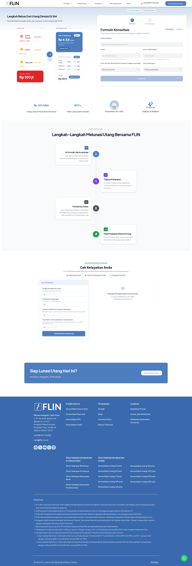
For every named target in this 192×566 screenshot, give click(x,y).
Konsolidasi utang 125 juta (110, 487)
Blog (100, 414)
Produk (67, 3)
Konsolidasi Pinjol (74, 424)
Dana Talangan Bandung (77, 466)
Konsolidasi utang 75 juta (110, 476)
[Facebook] (36, 447)
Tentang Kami (115, 3)
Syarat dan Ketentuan (140, 414)
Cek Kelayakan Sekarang (64, 333)
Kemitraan (82, 3)
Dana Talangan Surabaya (77, 471)
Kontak (101, 409)
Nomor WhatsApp (150, 49)
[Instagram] (49, 447)
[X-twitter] (40, 447)
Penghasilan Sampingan (51, 300)
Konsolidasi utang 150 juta (142, 466)
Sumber (98, 3)
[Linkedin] (54, 447)
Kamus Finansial (105, 424)
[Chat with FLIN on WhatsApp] (184, 558)
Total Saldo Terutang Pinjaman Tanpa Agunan (62, 321)
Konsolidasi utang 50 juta (110, 471)
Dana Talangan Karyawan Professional (77, 486)
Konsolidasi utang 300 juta (142, 482)
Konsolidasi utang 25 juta (110, 466)
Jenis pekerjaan (149, 63)
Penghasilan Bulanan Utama (51, 290)
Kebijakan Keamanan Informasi (139, 420)
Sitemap (154, 562)
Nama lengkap (106, 38)
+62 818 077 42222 (42, 435)
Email (103, 49)
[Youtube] (45, 447)
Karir (129, 3)
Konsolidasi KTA (73, 419)
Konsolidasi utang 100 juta (110, 481)
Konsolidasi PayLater (75, 414)
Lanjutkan (142, 78)
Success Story (104, 419)
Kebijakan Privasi (138, 409)
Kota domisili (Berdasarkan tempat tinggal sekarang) (120, 64)
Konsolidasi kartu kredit (77, 409)
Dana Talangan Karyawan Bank (77, 478)
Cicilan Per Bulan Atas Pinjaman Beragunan (63, 310)
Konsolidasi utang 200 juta (142, 471)
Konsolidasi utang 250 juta (142, 476)
